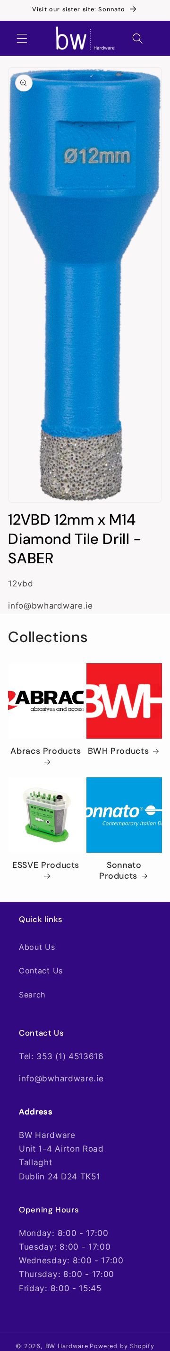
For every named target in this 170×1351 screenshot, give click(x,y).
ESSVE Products (45, 865)
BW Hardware (66, 1346)
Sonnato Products (120, 870)
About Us (37, 947)
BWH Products (118, 751)
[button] (22, 38)
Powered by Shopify (122, 1346)
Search (32, 994)
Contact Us (41, 970)
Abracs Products (45, 751)
